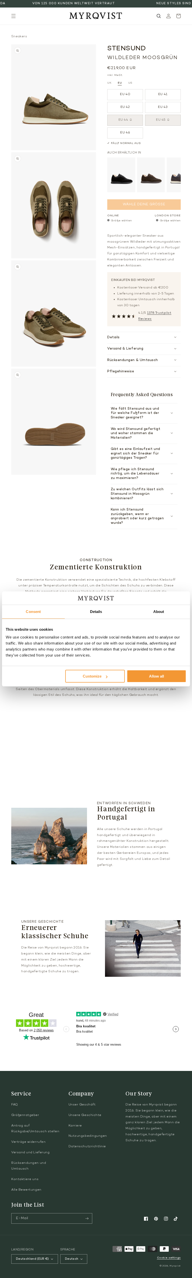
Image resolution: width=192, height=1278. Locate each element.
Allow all (156, 676)
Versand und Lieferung (30, 1153)
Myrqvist (175, 1265)
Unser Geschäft (82, 1105)
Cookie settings (169, 1257)
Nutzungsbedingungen (87, 1136)
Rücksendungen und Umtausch (28, 1166)
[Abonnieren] (87, 1218)
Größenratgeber (25, 1115)
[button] (13, 16)
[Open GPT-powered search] (159, 16)
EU (120, 83)
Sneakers (19, 37)
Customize (92, 676)
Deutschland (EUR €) (32, 1259)
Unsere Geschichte (85, 1115)
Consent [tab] (33, 611)
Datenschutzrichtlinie (87, 1147)
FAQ (14, 1105)
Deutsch (71, 1259)
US (130, 83)
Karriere (75, 1126)
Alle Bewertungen (26, 1190)
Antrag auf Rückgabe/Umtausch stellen (35, 1129)
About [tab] (158, 611)
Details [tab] (96, 611)
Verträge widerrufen (28, 1142)
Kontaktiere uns (24, 1179)
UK (109, 83)
